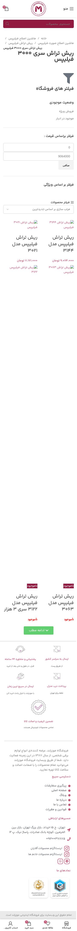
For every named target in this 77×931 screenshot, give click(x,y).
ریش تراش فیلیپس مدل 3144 (61, 244)
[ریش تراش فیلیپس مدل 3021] (20, 225)
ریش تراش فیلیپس (20, 43)
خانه (43, 38)
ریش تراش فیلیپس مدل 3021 (24, 244)
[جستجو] (7, 24)
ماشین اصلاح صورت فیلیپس (56, 43)
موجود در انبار (65, 118)
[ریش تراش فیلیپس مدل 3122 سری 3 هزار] (20, 424)
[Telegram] (67, 861)
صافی (66, 165)
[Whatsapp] (60, 861)
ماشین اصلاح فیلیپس (22, 38)
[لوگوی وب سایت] (38, 8)
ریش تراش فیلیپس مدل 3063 (61, 603)
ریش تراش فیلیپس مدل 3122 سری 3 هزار (20, 603)
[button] (38, 630)
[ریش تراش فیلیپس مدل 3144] (57, 225)
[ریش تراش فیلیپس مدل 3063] (57, 424)
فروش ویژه (66, 111)
